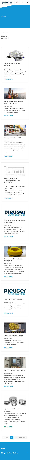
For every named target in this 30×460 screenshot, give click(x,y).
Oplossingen (4, 38)
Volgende (22, 437)
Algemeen (4, 36)
